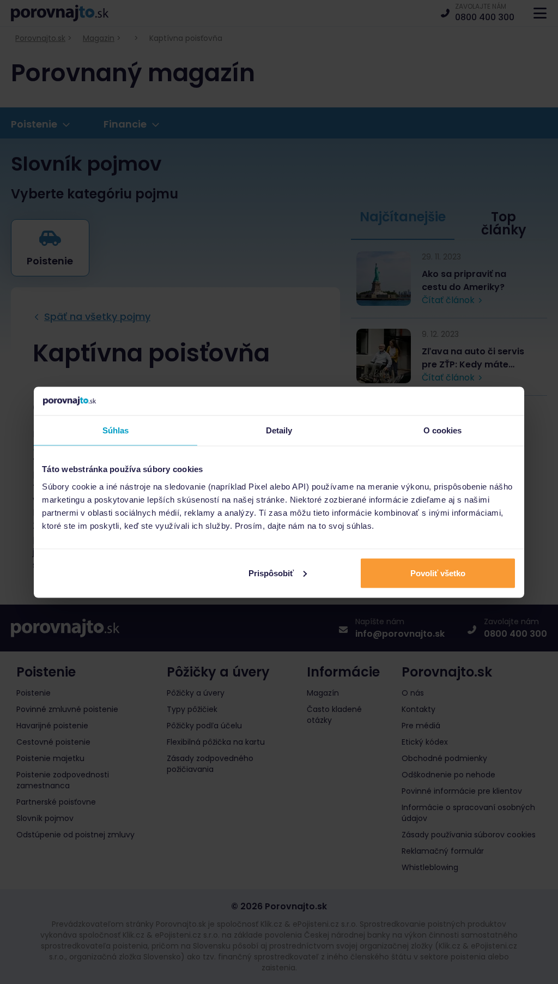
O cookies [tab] (442, 430)
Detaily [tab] (279, 430)
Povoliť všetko (437, 572)
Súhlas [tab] (115, 430)
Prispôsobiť (271, 572)
